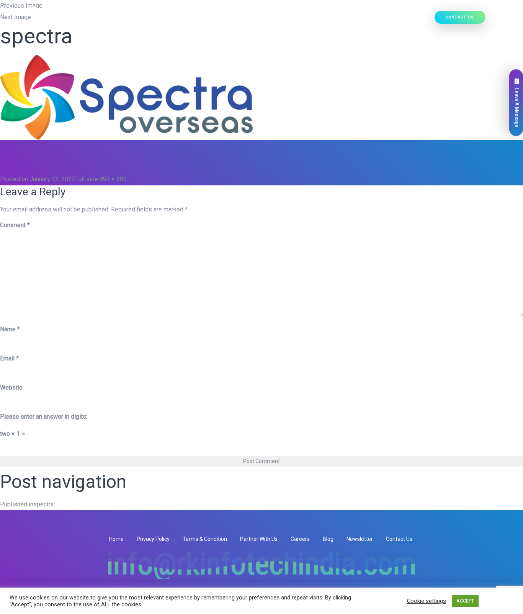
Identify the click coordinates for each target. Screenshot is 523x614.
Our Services (223, 19)
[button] (242, 19)
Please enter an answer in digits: (43, 416)
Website (11, 387)
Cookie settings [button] (426, 601)
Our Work (366, 19)
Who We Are (185, 19)
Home (156, 19)
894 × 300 (113, 179)
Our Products (270, 19)
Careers (300, 539)
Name (10, 329)
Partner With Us (259, 539)
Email (9, 358)
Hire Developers (404, 19)
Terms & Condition (205, 539)
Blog (328, 539)
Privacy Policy (153, 539)
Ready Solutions (320, 19)
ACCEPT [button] (465, 601)
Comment (15, 225)
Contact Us (460, 17)
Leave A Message (516, 107)
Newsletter (359, 539)
